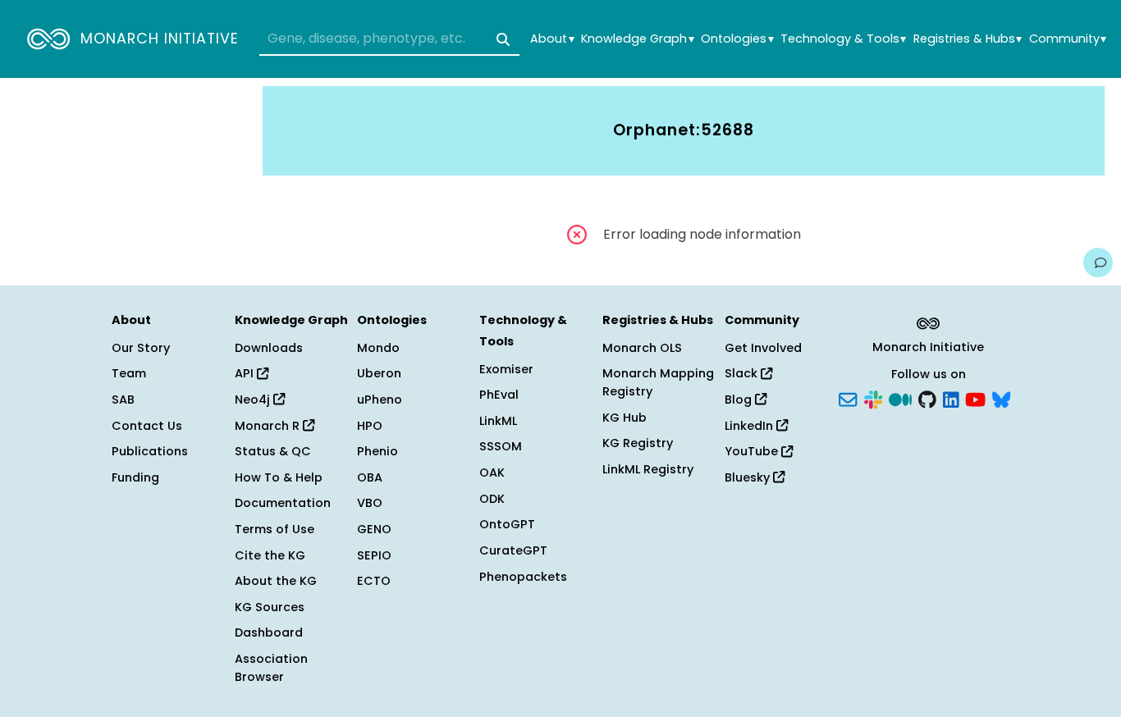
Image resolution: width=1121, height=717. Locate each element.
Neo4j (254, 399)
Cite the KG (270, 555)
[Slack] (873, 399)
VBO (369, 503)
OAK (492, 472)
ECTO (374, 581)
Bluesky (749, 477)
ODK (492, 499)
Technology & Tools (843, 39)
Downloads (269, 348)
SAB (123, 399)
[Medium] (900, 399)
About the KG (276, 581)
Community (1067, 39)
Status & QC (273, 451)
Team (129, 373)
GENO (374, 529)
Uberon (379, 373)
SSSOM (500, 446)
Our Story (141, 348)
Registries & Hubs (967, 39)
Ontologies (737, 39)
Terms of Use (274, 529)
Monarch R (269, 426)
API (246, 373)
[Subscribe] (848, 399)
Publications (150, 451)
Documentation (283, 503)
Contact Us (147, 426)
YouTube (753, 451)
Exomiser (506, 369)
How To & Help (279, 477)
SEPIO (374, 555)
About (552, 39)
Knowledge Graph (637, 39)
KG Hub (624, 417)
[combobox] (389, 39)
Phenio (377, 451)
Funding (135, 477)
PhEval (499, 394)
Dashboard (269, 632)
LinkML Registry (647, 469)
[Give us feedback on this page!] (1098, 262)
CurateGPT (513, 550)
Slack (743, 373)
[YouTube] (975, 399)
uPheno (379, 399)
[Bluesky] (1001, 399)
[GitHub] (927, 399)
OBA (369, 477)
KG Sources (269, 607)
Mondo (378, 348)
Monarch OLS (642, 348)
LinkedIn (750, 426)
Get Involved (763, 348)
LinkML (498, 421)
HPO (369, 426)
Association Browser (271, 668)
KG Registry (637, 443)
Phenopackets (523, 577)
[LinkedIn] (951, 399)
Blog (740, 399)
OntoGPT (507, 524)
